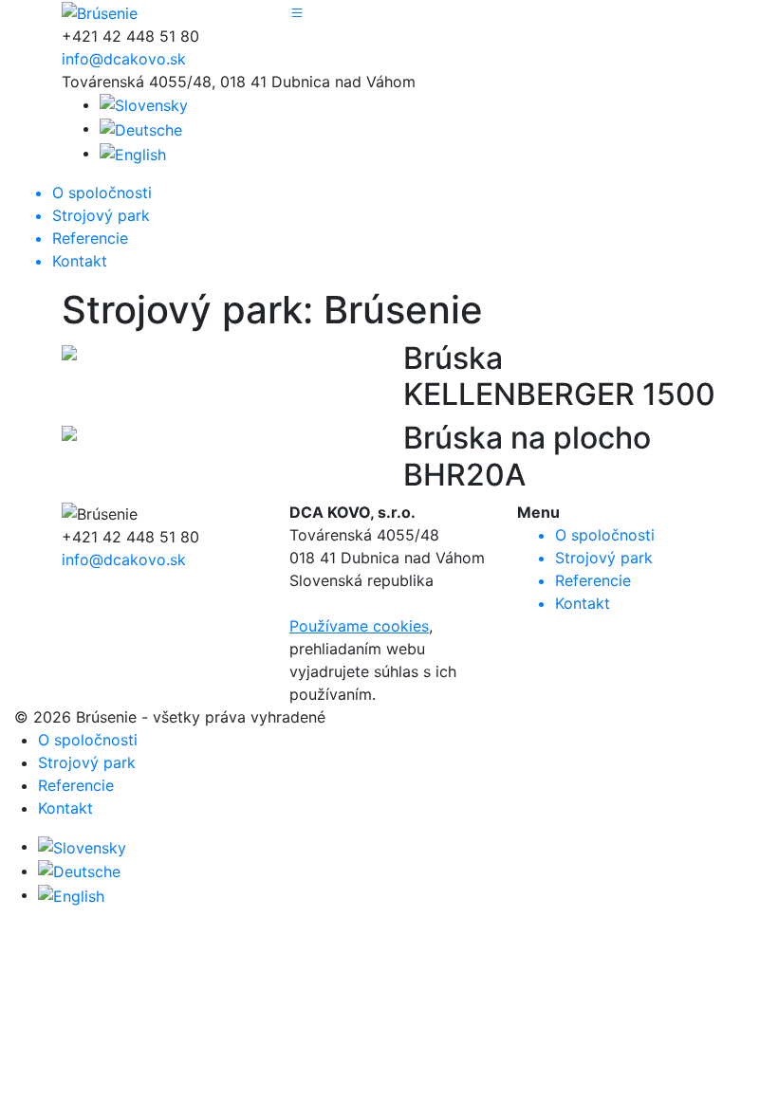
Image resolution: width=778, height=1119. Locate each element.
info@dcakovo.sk (124, 58)
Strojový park (87, 762)
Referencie (76, 785)
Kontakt (65, 807)
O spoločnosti (88, 739)
